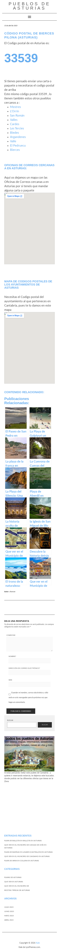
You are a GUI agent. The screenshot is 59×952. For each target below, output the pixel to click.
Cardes (14, 124)
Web (10, 680)
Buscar (10, 720)
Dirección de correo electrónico (24, 668)
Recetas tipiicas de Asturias (17, 890)
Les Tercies (17, 128)
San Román (17, 115)
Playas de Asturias (12, 877)
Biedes (14, 132)
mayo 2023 (9, 916)
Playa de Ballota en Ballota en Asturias (23, 840)
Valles (13, 119)
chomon (12, 591)
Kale (38, 943)
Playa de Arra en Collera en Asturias (21, 861)
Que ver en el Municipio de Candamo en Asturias (27, 856)
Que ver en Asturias (13, 882)
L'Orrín (14, 111)
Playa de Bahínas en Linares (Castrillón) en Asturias (28, 852)
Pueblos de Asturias (29, 5)
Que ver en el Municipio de (16, 886)
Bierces (15, 149)
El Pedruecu (18, 145)
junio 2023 (9, 911)
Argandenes (18, 137)
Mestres (15, 107)
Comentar (10, 635)
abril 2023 (8, 920)
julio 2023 (8, 907)
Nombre (12, 656)
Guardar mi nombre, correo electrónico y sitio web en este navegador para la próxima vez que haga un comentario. (28, 697)
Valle (13, 141)
